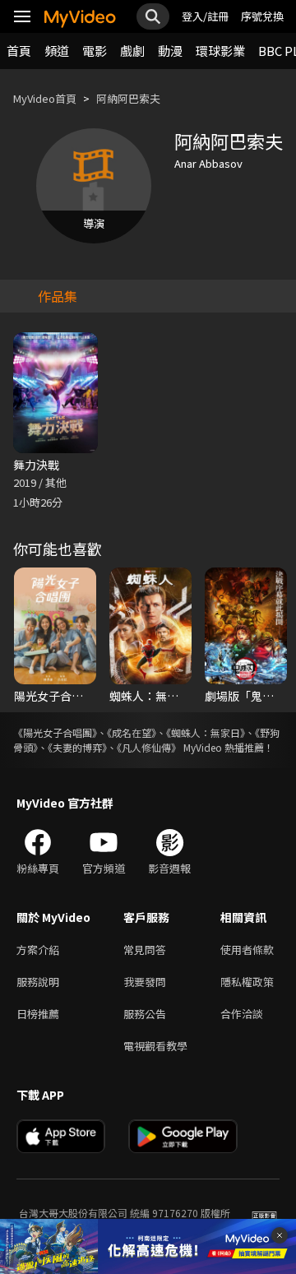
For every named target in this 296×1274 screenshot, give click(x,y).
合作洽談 (241, 1014)
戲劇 (132, 50)
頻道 (56, 50)
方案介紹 (37, 949)
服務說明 (37, 981)
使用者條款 (247, 949)
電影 (94, 50)
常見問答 (144, 949)
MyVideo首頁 (44, 98)
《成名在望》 (131, 732)
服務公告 (144, 1014)
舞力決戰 (36, 464)
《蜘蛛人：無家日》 (205, 732)
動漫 (170, 50)
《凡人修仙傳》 (149, 747)
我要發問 (144, 981)
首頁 (19, 50)
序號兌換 (262, 16)
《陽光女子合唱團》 (55, 732)
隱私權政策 (247, 981)
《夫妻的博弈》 (77, 747)
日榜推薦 (37, 1014)
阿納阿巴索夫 (128, 98)
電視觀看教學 (155, 1046)
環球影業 (220, 50)
